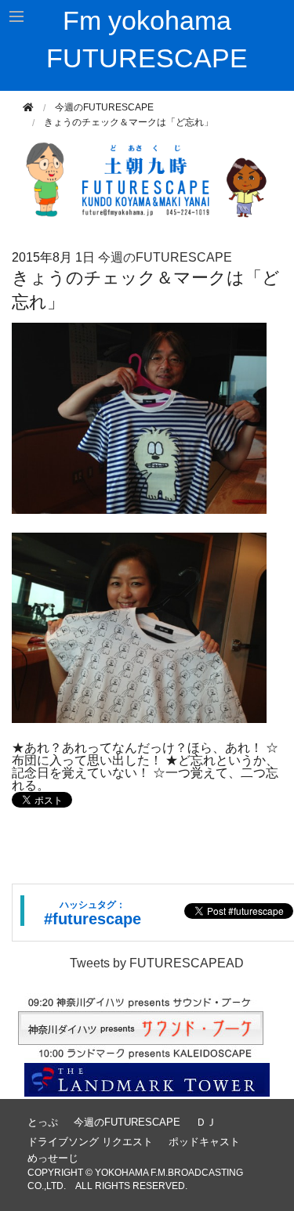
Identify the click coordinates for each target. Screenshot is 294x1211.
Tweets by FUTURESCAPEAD (157, 963)
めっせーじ (52, 1158)
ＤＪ (206, 1122)
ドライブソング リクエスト (90, 1142)
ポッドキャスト (204, 1142)
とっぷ (42, 1122)
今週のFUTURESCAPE (104, 107)
